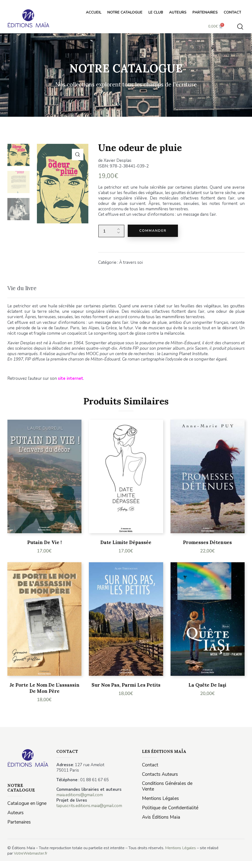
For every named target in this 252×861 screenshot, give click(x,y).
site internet (70, 378)
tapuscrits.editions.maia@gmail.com (89, 806)
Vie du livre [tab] (21, 288)
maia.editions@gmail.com (79, 795)
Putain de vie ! (44, 542)
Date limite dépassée (125, 542)
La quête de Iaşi (207, 685)
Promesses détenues (207, 542)
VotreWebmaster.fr (30, 853)
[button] (77, 154)
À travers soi (131, 262)
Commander (152, 230)
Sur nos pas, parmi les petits (126, 685)
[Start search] (240, 26)
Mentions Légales (180, 848)
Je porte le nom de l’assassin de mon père (44, 688)
